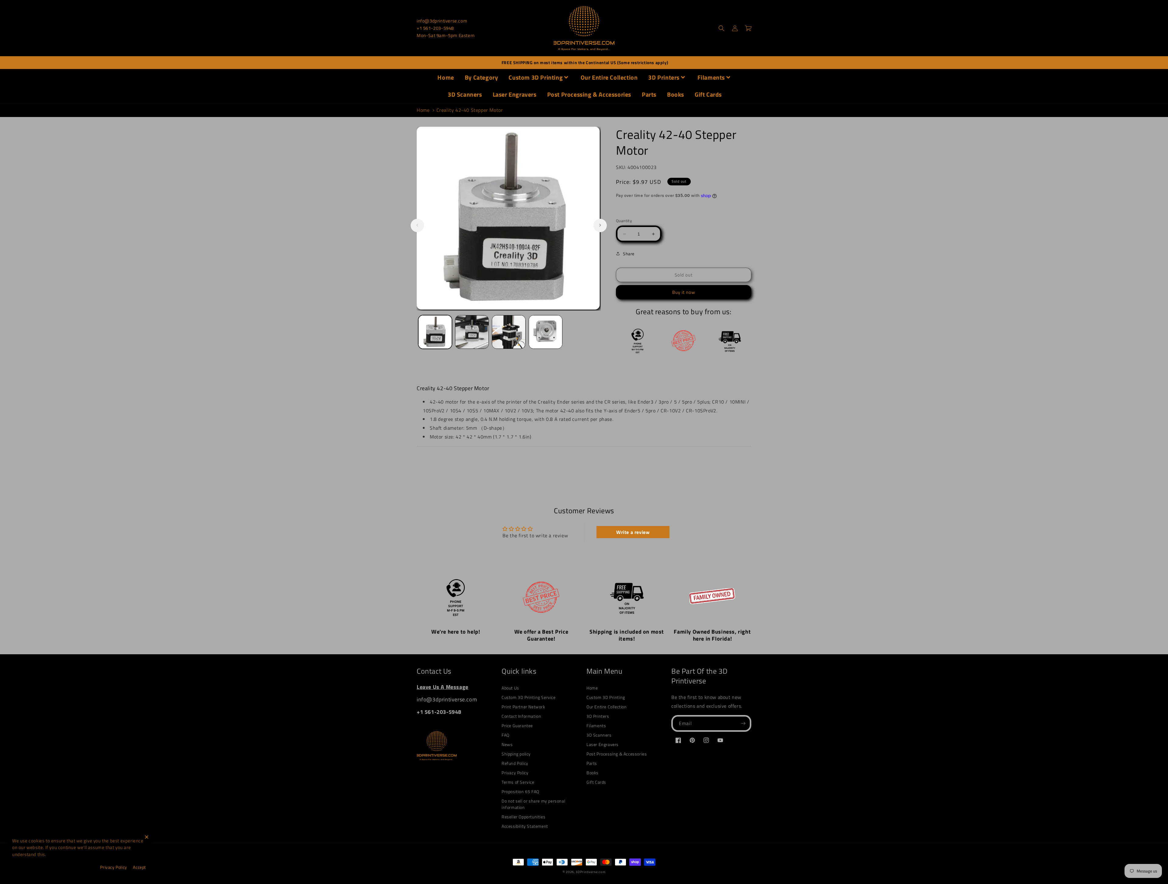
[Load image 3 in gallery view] (509, 332)
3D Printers (664, 77)
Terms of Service (518, 782)
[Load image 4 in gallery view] (545, 332)
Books (675, 94)
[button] (721, 28)
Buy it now (683, 292)
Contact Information (521, 716)
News (507, 744)
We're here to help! (455, 632)
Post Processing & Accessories (589, 94)
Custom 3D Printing (536, 77)
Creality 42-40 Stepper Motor (469, 110)
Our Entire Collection (609, 77)
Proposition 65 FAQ (520, 791)
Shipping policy (516, 754)
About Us (510, 688)
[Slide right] (600, 225)
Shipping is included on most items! (626, 635)
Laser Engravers (515, 94)
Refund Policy (515, 763)
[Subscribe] (743, 723)
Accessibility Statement (525, 826)
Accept (139, 867)
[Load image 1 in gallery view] (435, 332)
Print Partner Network (523, 706)
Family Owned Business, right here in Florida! (712, 635)
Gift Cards (708, 94)
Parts (649, 94)
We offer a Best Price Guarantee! (541, 635)
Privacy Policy (515, 772)
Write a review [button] (632, 532)
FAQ (505, 735)
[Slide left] (417, 225)
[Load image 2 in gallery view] (472, 332)
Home (445, 77)
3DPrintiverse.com (590, 871)
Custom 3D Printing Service (529, 697)
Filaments (711, 77)
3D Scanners (465, 94)
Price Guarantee (517, 725)
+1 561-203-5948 (435, 28)
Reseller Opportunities (523, 816)
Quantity (624, 221)
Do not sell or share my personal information (533, 804)
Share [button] (628, 253)
